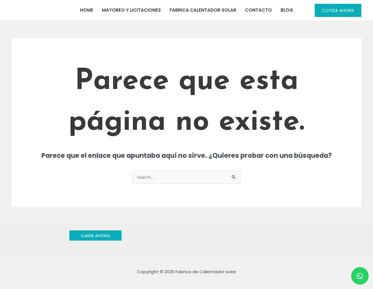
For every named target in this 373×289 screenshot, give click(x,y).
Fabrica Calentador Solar (203, 10)
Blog (287, 10)
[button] (338, 10)
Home (86, 10)
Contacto (258, 10)
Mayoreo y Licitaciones (131, 10)
